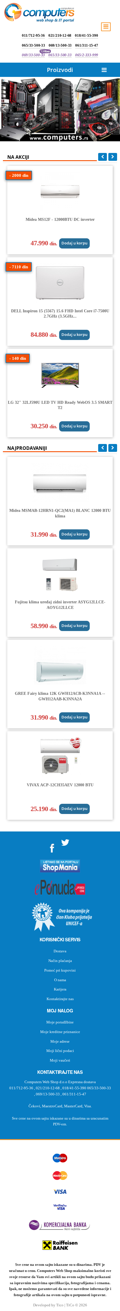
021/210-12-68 (59, 35)
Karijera (60, 989)
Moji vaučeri (60, 1060)
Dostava (60, 951)
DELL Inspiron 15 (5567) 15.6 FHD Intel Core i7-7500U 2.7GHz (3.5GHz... (60, 313)
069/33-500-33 (33, 55)
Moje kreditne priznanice (60, 1032)
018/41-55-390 (86, 35)
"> (52, 846)
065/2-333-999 (86, 55)
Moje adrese (60, 1041)
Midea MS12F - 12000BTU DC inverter (60, 219)
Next (115, 109)
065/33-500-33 (33, 45)
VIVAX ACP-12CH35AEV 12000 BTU (60, 785)
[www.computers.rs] (39, 14)
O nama (60, 980)
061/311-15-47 (86, 45)
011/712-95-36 (33, 35)
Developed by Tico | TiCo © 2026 (60, 1305)
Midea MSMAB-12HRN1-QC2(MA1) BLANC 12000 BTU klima (60, 513)
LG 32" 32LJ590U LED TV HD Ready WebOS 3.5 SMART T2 (60, 405)
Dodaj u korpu (74, 243)
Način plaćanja (60, 960)
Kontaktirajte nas (60, 999)
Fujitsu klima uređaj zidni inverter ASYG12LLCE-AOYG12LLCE (60, 604)
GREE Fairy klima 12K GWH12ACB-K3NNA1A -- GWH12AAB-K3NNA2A (60, 696)
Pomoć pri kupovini (60, 970)
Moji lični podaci (60, 1051)
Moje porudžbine (60, 1022)
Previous (4, 109)
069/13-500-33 (60, 45)
